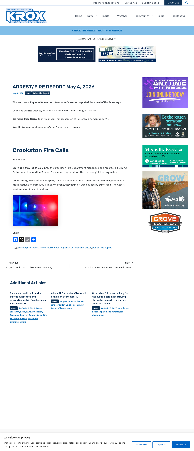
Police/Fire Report (41, 93)
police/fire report (102, 247)
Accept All (181, 444)
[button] (186, 3)
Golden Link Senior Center (71, 305)
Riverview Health (34, 311)
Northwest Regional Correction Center (69, 247)
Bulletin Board (150, 2)
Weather (122, 15)
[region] (97, 442)
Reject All (161, 444)
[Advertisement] (165, 282)
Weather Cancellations (106, 2)
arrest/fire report (28, 247)
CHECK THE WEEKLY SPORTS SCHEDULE (97, 30)
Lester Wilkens (58, 308)
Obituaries (131, 2)
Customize (141, 444)
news (28, 93)
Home (78, 15)
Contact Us (178, 15)
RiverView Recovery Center (23, 315)
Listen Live (173, 2)
